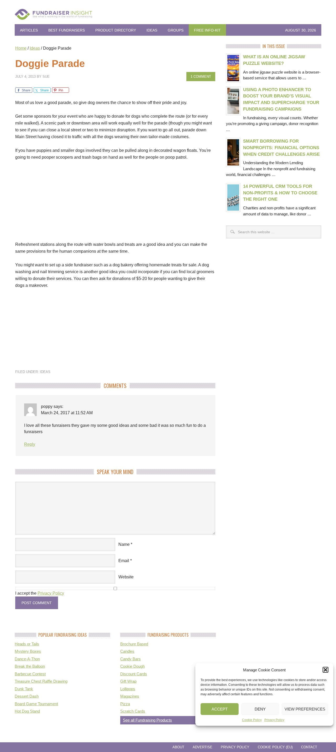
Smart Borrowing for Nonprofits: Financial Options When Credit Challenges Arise (281, 148)
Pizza (125, 704)
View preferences (305, 709)
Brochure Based (134, 644)
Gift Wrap (128, 681)
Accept (220, 709)
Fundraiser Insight (168, 16)
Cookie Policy (252, 720)
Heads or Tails (27, 644)
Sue (46, 77)
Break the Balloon (30, 666)
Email (123, 560)
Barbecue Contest (30, 674)
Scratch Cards (132, 711)
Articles (29, 30)
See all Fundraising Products (147, 720)
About (178, 747)
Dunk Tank (24, 689)
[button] (325, 669)
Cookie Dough (132, 666)
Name (124, 544)
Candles (127, 651)
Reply (29, 444)
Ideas (151, 30)
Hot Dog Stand (27, 711)
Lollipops (127, 689)
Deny (260, 709)
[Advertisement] (115, 204)
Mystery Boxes (28, 651)
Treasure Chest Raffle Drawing (41, 681)
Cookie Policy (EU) (275, 747)
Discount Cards (133, 674)
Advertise (202, 747)
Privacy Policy (274, 720)
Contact (309, 747)
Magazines (129, 696)
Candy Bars (130, 659)
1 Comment (201, 77)
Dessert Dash (27, 696)
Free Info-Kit (207, 30)
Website (126, 577)
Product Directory (115, 30)
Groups (175, 30)
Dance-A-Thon (27, 659)
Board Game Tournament (36, 704)
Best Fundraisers (66, 30)
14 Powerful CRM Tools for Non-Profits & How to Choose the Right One (280, 193)
